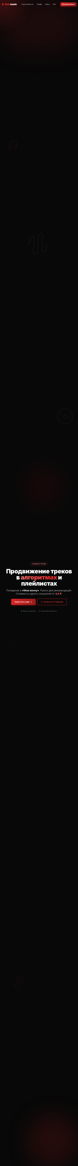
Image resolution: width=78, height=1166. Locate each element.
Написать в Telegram (53, 602)
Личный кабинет (68, 4)
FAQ (54, 4)
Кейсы (47, 4)
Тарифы (39, 4)
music (11, 4)
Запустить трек (22, 602)
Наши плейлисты (27, 4)
